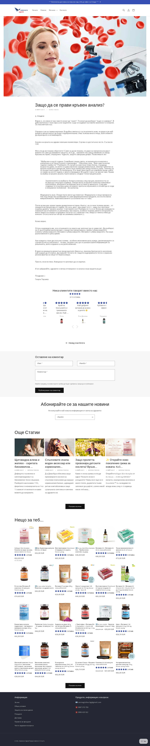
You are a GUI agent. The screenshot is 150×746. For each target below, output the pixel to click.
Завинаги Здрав (24, 741)
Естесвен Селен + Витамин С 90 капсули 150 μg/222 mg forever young (85, 664)
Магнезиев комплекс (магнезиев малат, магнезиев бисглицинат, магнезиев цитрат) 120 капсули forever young (43, 666)
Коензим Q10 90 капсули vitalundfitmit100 (104, 663)
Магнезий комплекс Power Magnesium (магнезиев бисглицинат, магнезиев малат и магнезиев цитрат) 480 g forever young (24, 666)
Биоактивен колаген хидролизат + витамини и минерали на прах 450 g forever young (24, 627)
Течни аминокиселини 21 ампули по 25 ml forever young (124, 550)
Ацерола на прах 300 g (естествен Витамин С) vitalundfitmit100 (63, 626)
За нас (17, 702)
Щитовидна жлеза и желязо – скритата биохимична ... (27, 463)
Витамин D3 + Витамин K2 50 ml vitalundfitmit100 (105, 549)
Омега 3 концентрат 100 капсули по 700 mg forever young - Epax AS (84, 588)
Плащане (18, 714)
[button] (53, 10)
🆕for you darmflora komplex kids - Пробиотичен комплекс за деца (85, 550)
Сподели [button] (40, 116)
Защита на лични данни (24, 710)
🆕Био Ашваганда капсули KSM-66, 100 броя (44, 549)
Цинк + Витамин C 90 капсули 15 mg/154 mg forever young (124, 626)
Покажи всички (75, 506)
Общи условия (20, 706)
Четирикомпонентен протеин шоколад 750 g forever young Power (124, 664)
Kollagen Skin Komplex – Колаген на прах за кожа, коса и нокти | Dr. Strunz (23, 550)
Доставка (18, 718)
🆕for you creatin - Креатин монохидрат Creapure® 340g (105, 625)
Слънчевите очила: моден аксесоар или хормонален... (57, 463)
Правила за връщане (23, 722)
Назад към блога (77, 343)
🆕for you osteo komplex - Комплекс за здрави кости (44, 587)
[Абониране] (92, 417)
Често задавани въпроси (24, 726)
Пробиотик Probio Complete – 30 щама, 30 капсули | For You (44, 626)
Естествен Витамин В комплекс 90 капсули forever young (22, 588)
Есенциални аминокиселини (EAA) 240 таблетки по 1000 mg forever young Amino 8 (64, 665)
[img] (75, 294)
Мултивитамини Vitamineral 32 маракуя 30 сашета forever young (64, 550)
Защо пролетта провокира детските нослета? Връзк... (87, 463)
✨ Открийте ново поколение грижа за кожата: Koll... (118, 463)
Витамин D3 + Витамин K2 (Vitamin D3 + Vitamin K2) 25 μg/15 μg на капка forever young (125, 589)
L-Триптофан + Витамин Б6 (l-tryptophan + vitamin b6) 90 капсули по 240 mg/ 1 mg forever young (85, 627)
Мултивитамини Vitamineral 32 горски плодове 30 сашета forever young (105, 588)
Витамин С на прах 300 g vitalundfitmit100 (63, 587)
